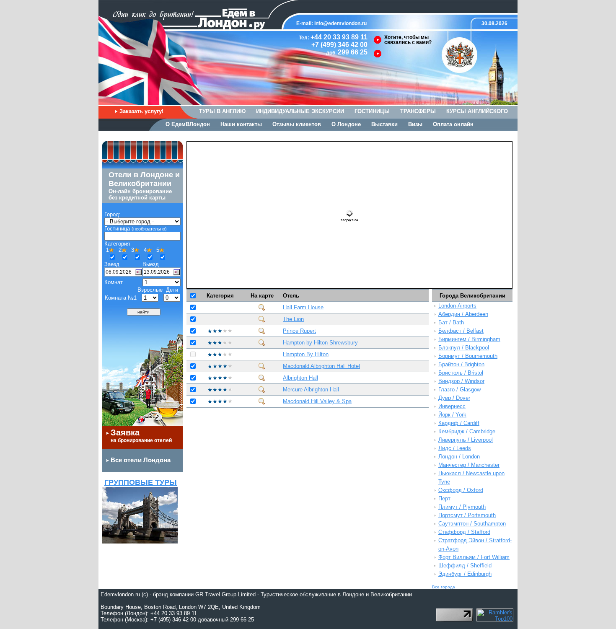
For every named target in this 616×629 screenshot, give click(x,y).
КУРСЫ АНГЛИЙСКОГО (477, 111)
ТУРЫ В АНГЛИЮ (222, 111)
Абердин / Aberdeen (463, 314)
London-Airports (457, 306)
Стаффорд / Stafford (464, 532)
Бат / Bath (451, 322)
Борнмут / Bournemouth (467, 356)
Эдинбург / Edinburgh (465, 574)
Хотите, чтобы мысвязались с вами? (408, 39)
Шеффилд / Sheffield (465, 565)
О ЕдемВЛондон (188, 124)
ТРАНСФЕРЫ (418, 111)
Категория (220, 295)
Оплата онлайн (453, 124)
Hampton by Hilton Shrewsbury (320, 342)
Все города (443, 587)
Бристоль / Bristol (460, 373)
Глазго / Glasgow (459, 389)
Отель (291, 295)
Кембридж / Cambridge (466, 431)
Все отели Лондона (141, 459)
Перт (444, 498)
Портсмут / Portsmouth (467, 515)
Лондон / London (459, 456)
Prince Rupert (299, 331)
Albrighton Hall (300, 378)
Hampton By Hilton (306, 354)
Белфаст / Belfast (461, 331)
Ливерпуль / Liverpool (465, 440)
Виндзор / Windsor (461, 381)
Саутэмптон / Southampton (472, 523)
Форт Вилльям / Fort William (474, 557)
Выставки (384, 124)
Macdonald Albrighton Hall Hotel (321, 366)
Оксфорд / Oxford (460, 490)
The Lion (293, 319)
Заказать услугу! (141, 111)
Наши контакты (241, 124)
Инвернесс (452, 406)
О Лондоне (346, 124)
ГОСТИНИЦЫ (372, 111)
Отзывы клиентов (296, 124)
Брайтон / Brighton (461, 364)
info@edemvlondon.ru (340, 23)
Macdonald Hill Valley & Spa (317, 401)
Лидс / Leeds (454, 448)
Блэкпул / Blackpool (463, 347)
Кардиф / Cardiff (458, 423)
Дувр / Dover (454, 398)
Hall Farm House (303, 307)
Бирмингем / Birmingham (469, 339)
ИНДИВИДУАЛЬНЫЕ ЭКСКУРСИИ (300, 111)
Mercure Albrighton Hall (311, 389)
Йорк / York (452, 415)
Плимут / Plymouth (462, 507)
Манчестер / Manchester (469, 465)
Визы (415, 124)
